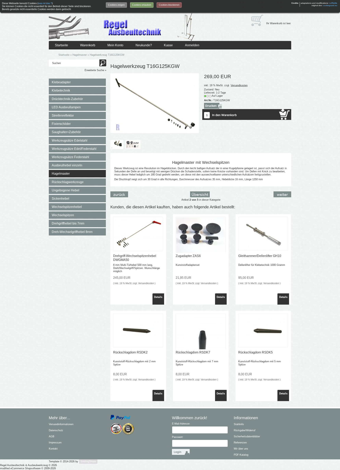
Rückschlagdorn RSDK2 (130, 352)
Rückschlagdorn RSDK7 (193, 352)
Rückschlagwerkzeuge (68, 182)
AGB (51, 436)
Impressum (55, 442)
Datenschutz (56, 430)
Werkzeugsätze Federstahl (70, 157)
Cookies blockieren (169, 5)
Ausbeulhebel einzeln (67, 165)
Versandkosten (239, 85)
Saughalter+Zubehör (66, 132)
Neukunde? (144, 45)
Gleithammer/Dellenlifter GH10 (259, 256)
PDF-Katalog (241, 454)
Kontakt (53, 448)
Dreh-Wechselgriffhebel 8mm (72, 232)
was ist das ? (45, 3)
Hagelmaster (61, 173)
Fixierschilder (61, 123)
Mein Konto (115, 45)
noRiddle (333, 3)
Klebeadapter (61, 82)
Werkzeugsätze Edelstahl (69, 140)
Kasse (168, 45)
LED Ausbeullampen (66, 107)
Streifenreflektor (63, 115)
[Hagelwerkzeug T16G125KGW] (154, 102)
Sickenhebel (60, 198)
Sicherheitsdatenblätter (247, 436)
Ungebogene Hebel (65, 190)
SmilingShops (88, 461)
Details (158, 297)
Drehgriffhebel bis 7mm (68, 223)
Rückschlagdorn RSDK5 (255, 352)
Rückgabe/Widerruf (244, 430)
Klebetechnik (61, 90)
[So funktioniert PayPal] (120, 417)
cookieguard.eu (330, 5)
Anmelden (192, 45)
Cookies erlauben (141, 5)
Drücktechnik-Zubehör (67, 99)
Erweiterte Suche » (95, 70)
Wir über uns (241, 448)
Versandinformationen (61, 424)
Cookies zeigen (116, 5)
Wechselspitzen (63, 215)
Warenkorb (87, 45)
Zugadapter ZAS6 (188, 256)
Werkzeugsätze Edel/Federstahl (74, 148)
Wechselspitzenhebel (67, 207)
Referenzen (240, 442)
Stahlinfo (239, 424)
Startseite (61, 45)
